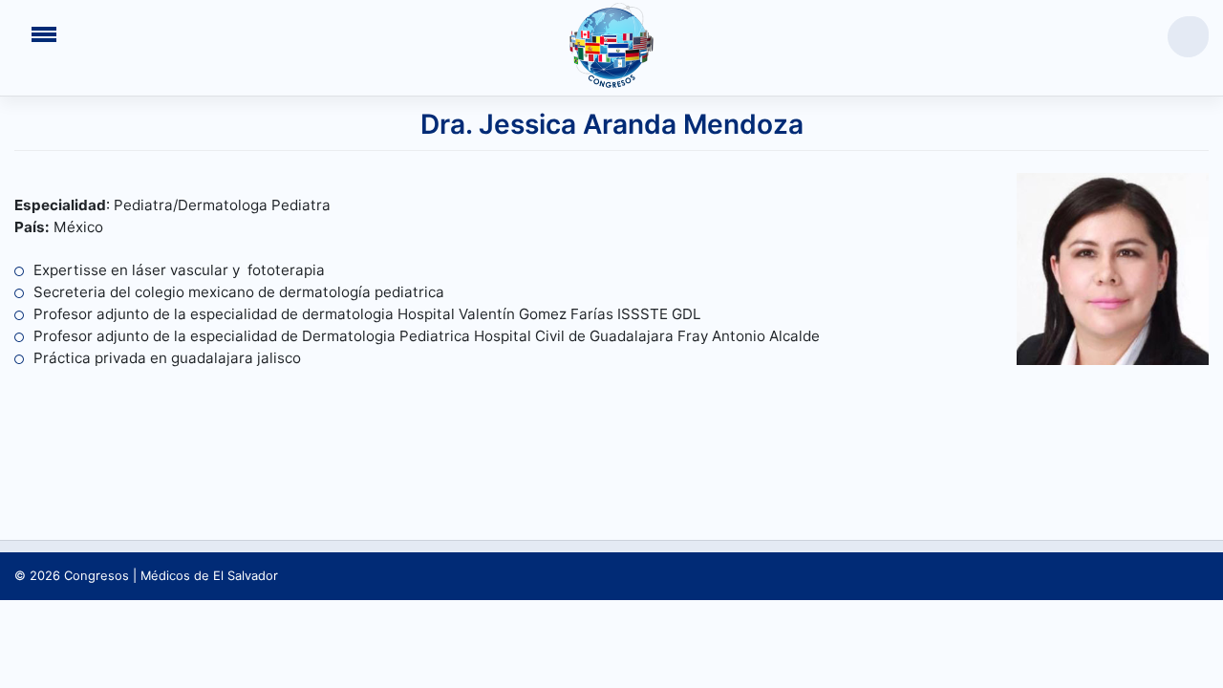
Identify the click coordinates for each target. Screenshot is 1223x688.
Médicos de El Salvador (209, 575)
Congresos (96, 575)
